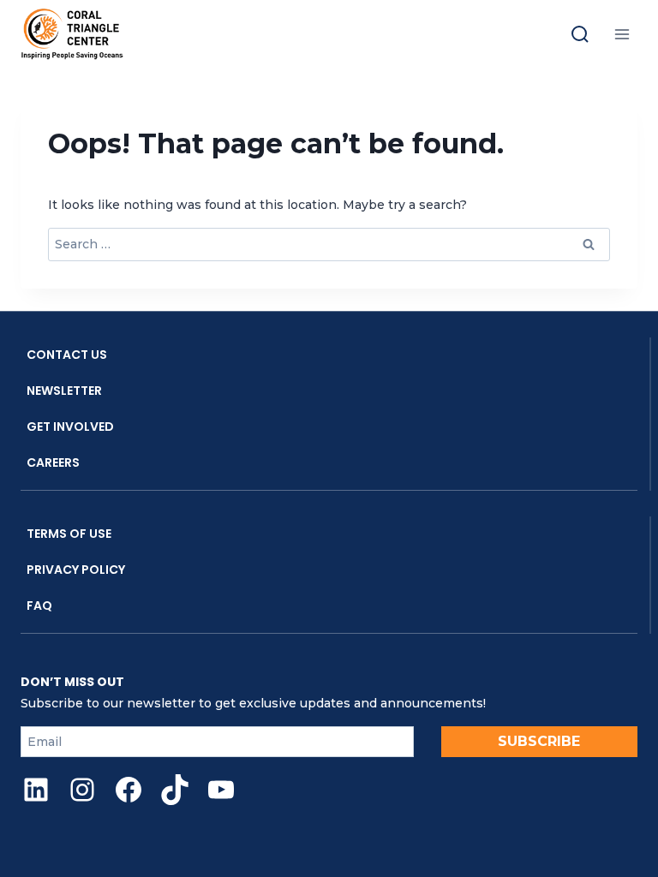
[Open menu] (621, 34)
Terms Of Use (69, 533)
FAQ (39, 605)
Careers (53, 462)
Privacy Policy (76, 569)
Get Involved (70, 426)
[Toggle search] (580, 34)
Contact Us (67, 354)
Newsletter (64, 390)
